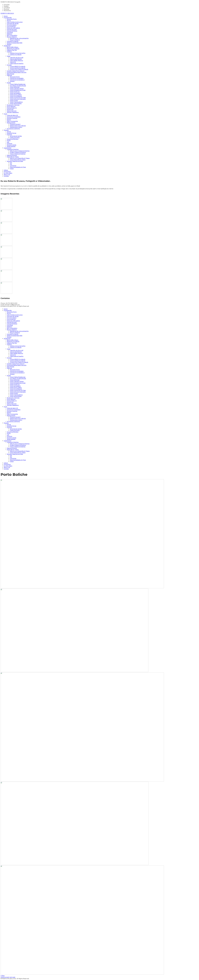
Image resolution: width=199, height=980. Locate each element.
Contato (6, 469)
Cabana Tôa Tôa (12, 343)
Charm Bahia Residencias (17, 377)
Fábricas (9, 368)
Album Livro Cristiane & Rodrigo (20, 443)
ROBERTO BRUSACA (7, 13)
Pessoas (6, 423)
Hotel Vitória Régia (15, 396)
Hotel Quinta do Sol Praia (18, 390)
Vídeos (6, 463)
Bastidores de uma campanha (19, 331)
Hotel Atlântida (14, 380)
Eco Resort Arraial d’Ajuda (18, 378)
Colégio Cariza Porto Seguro (15, 363)
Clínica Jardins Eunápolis (17, 361)
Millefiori (9, 326)
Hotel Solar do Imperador (18, 392)
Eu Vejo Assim (8, 466)
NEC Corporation (12, 328)
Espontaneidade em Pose (18, 460)
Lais (8, 435)
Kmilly (9, 433)
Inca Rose (10, 325)
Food (5, 406)
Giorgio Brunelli (12, 322)
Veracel (9, 337)
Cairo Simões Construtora (14, 315)
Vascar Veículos (11, 403)
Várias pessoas (11, 439)
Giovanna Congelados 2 (17, 372)
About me (7, 467)
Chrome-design (11, 318)
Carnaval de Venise (13, 316)
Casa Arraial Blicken (16, 352)
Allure (9, 313)
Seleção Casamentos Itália (15, 454)
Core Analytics (11, 319)
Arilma (9, 424)
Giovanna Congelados (16, 371)
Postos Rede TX (12, 400)
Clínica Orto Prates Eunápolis (19, 362)
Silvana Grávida (11, 438)
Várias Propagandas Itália (14, 335)
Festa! (12, 461)
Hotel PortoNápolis (16, 389)
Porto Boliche (11, 399)
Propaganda (8, 310)
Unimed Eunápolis (12, 334)
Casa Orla (13, 355)
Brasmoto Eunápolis (13, 341)
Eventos (9, 427)
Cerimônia (13, 458)
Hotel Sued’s (14, 393)
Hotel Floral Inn (15, 384)
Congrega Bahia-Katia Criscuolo (16, 365)
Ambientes (7, 338)
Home (6, 309)
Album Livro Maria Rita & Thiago (20, 451)
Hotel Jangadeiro (15, 386)
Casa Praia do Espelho (16, 356)
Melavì (9, 412)
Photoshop (7, 464)
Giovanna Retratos (12, 432)
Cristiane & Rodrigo (13, 442)
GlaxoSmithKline (12, 323)
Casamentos (7, 440)
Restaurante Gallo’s (16, 420)
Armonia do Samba (16, 429)
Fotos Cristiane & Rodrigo (17, 446)
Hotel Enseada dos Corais (17, 383)
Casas (8, 349)
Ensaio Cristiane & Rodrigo (18, 445)
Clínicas (9, 358)
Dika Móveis (10, 366)
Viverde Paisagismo (13, 405)
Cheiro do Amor (15, 430)
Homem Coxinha (12, 411)
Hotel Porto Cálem (16, 387)
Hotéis (9, 375)
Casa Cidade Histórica (16, 353)
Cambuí (9, 344)
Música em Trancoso (13, 398)
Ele (11, 455)
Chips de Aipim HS (12, 408)
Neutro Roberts (12, 329)
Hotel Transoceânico (16, 395)
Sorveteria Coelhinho (13, 421)
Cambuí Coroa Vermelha (17, 346)
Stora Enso (10, 402)
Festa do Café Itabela (13, 321)
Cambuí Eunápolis (15, 347)
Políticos (9, 436)
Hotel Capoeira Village (17, 381)
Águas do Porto (12, 312)
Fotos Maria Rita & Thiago (17, 452)
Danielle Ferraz (11, 426)
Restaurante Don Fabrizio (18, 418)
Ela (11, 457)
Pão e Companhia (12, 414)
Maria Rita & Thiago (13, 449)
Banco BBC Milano (12, 340)
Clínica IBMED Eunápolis (17, 359)
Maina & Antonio (12, 448)
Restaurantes (11, 415)
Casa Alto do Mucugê (16, 350)
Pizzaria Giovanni (15, 417)
